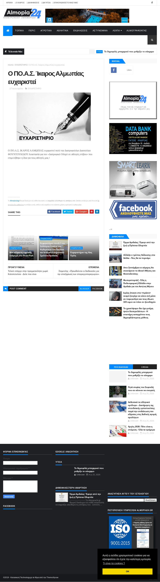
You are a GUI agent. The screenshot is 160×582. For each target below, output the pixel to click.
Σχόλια (144, 367)
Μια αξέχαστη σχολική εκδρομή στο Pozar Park (21, 254)
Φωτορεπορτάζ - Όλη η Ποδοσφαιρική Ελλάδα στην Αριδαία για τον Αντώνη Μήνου (138, 283)
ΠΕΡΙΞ (32, 30)
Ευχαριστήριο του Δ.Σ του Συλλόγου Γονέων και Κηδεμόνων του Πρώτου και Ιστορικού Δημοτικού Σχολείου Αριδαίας (52, 249)
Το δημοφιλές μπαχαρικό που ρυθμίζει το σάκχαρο (120, 51)
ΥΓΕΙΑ (91, 51)
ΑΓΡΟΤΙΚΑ (46, 30)
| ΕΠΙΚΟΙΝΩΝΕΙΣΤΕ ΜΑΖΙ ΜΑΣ (65, 3)
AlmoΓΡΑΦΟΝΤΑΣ (137, 30)
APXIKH (9, 3)
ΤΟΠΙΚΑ (19, 30)
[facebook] (152, 2)
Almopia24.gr (15, 201)
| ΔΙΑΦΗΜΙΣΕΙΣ (33, 3)
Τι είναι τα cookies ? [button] (114, 563)
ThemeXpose (52, 577)
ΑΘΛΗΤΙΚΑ (62, 30)
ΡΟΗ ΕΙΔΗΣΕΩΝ (121, 367)
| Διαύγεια (46, 3)
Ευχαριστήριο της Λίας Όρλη (81, 254)
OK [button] (127, 571)
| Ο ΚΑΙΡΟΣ (20, 3)
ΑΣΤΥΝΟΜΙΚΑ (100, 30)
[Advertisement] (65, 226)
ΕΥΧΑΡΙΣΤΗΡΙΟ (21, 65)
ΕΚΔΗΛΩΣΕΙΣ (80, 30)
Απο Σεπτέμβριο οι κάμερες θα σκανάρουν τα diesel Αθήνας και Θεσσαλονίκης (139, 270)
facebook (97, 289)
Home (10, 65)
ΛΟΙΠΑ (116, 30)
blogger (84, 289)
